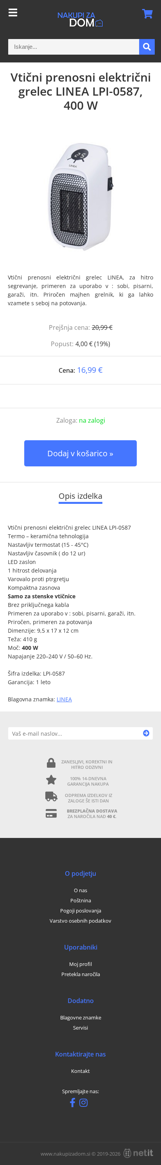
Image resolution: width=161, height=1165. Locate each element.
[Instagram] (85, 1104)
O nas (80, 890)
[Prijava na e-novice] (146, 733)
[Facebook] (74, 1104)
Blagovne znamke (80, 1017)
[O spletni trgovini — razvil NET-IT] (138, 1153)
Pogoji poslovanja (80, 910)
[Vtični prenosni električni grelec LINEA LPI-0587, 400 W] (80, 197)
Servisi (80, 1027)
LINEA (64, 699)
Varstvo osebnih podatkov (80, 920)
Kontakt (80, 1070)
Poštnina (80, 900)
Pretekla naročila (80, 974)
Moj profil (80, 964)
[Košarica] (145, 13)
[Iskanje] (147, 47)
